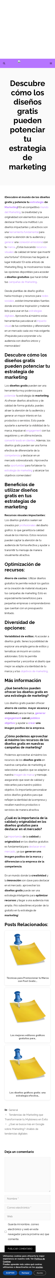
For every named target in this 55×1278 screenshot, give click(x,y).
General (13, 1109)
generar (9, 242)
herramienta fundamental (23, 232)
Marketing (11, 207)
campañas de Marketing (23, 281)
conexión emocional (31, 242)
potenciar (10, 395)
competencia (12, 455)
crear (31, 723)
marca (11, 247)
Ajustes (40, 1273)
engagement (33, 430)
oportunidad (17, 465)
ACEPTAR (10, 1273)
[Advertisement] (27, 29)
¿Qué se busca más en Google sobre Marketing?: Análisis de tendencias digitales (24, 1129)
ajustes (39, 1267)
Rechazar (25, 1273)
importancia (15, 836)
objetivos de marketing (34, 671)
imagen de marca (24, 774)
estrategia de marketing (18, 470)
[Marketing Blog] (29, 63)
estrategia (37, 202)
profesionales (28, 525)
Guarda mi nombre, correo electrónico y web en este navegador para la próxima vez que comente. (28, 1232)
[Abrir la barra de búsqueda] (4, 63)
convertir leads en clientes (20, 440)
